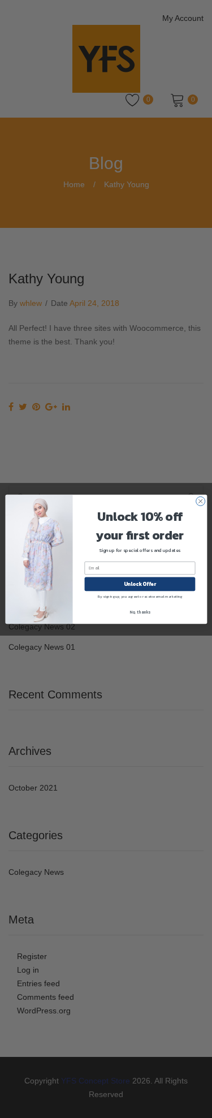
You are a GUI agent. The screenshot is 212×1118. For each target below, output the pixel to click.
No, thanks (139, 611)
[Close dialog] (200, 501)
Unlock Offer (139, 584)
